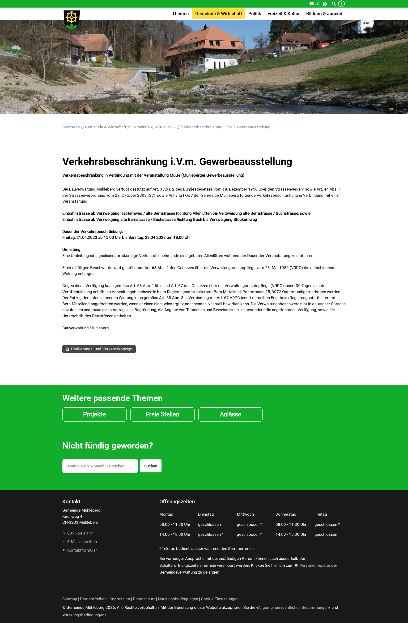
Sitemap (69, 599)
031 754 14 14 (80, 533)
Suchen (150, 466)
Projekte (94, 414)
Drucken (329, 3)
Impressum (120, 599)
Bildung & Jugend (324, 13)
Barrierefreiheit (93, 599)
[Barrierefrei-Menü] (341, 3)
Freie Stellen (162, 414)
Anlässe (230, 414)
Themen (180, 13)
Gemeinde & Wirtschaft (218, 13)
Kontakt (314, 3)
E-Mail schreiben (82, 541)
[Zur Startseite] (71, 20)
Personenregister (314, 565)
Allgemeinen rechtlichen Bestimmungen (293, 607)
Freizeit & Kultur (284, 13)
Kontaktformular (82, 550)
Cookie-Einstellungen (219, 599)
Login (322, 3)
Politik (254, 13)
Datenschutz (144, 599)
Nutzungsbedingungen (178, 599)
